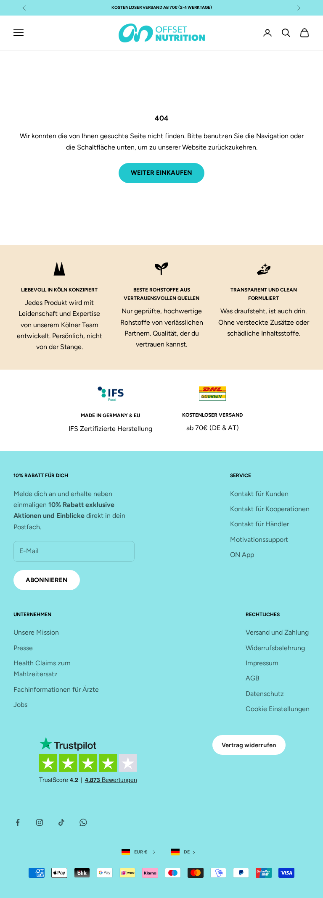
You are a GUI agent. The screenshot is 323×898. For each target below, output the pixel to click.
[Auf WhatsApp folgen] (83, 822)
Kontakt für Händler (259, 524)
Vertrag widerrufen (249, 744)
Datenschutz (265, 694)
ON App (242, 555)
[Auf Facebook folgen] (17, 822)
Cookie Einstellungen (278, 709)
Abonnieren (47, 580)
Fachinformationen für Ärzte (56, 689)
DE (187, 852)
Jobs (20, 705)
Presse (23, 648)
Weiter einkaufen (161, 172)
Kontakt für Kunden (259, 494)
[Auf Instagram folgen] (39, 822)
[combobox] (184, 852)
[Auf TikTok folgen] (61, 822)
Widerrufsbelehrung (275, 648)
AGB (252, 678)
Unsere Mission (36, 632)
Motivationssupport (259, 540)
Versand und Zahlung (277, 632)
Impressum (262, 663)
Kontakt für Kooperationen (270, 509)
